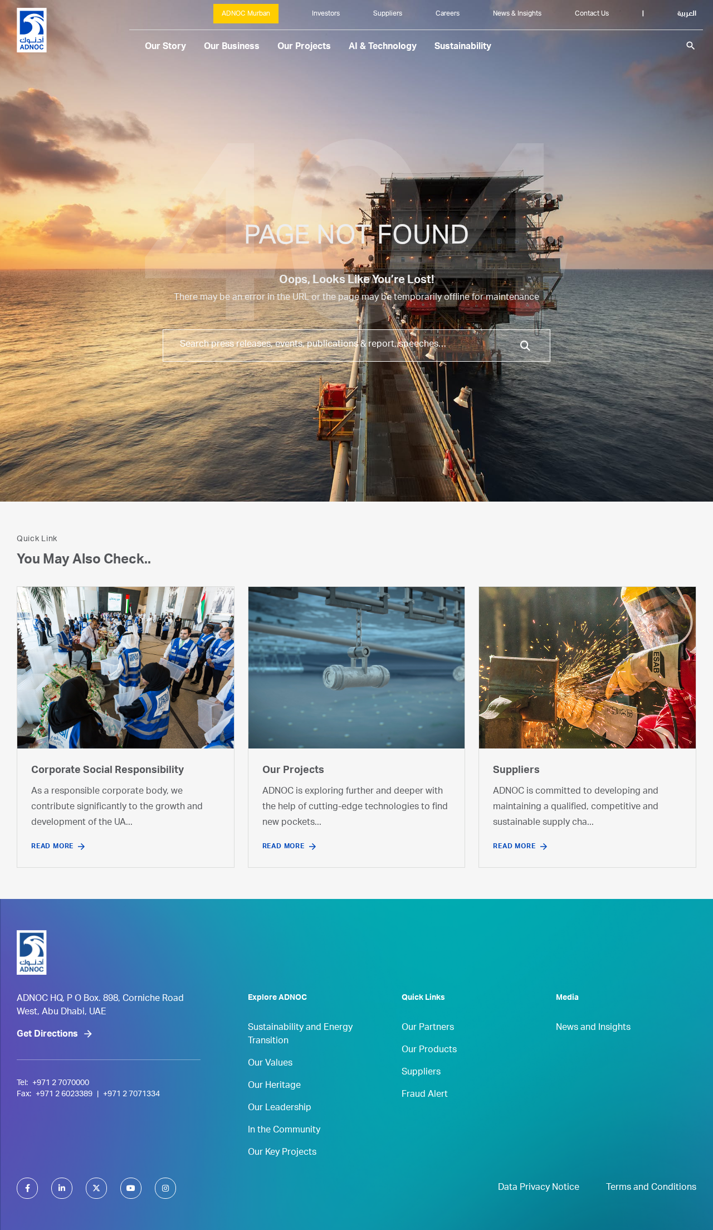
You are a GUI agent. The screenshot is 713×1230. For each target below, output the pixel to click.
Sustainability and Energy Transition (300, 1035)
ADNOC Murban (246, 14)
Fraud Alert (425, 1095)
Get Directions (47, 1034)
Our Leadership (279, 1108)
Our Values (270, 1063)
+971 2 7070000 (60, 1083)
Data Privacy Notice (538, 1188)
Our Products (429, 1050)
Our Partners (428, 1028)
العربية (686, 14)
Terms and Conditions (651, 1188)
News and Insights (593, 1028)
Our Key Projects (282, 1153)
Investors (326, 14)
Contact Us (592, 14)
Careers (448, 14)
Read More (52, 846)
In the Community (284, 1130)
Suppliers (387, 14)
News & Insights (517, 14)
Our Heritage (274, 1086)
